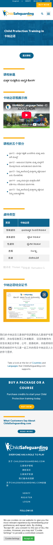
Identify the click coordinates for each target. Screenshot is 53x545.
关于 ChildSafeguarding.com (26, 461)
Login (26, 502)
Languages (12, 366)
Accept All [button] (28, 538)
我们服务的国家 (26, 478)
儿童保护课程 (26, 466)
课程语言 (26, 470)
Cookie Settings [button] (12, 538)
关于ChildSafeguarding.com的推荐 (26, 484)
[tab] (27, 55)
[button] (48, 13)
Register (38, 1)
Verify (28, 1)
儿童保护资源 (26, 474)
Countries (37, 363)
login (47, 1)
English (16, 1)
